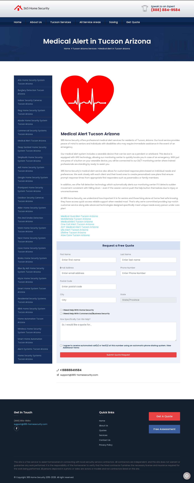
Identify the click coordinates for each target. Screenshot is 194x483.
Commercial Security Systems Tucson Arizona (32, 132)
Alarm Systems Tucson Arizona (33, 348)
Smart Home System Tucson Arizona (32, 290)
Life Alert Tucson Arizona (74, 229)
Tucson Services (60, 22)
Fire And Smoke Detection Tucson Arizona (30, 219)
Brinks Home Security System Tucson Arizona (32, 260)
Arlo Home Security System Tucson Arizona (31, 82)
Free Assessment (165, 429)
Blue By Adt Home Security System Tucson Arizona (31, 270)
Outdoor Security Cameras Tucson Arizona (31, 199)
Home (17, 22)
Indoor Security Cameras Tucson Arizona (30, 102)
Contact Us (104, 440)
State (123, 294)
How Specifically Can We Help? (75, 319)
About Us (36, 22)
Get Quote (133, 22)
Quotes (103, 430)
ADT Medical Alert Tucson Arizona (79, 227)
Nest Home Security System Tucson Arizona (32, 239)
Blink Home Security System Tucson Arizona (31, 310)
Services (103, 435)
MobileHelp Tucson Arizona (76, 219)
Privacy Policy (105, 444)
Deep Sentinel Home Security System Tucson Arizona (32, 149)
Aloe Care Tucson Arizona (75, 235)
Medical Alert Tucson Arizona (32, 140)
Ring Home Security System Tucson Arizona (31, 112)
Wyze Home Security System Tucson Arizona (32, 280)
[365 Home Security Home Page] (31, 7)
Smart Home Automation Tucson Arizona (30, 340)
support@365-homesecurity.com (79, 375)
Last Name (125, 254)
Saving (113, 22)
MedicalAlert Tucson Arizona (77, 221)
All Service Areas (90, 22)
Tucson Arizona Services (85, 48)
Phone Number (127, 267)
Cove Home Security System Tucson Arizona (32, 250)
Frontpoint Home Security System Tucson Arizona (30, 189)
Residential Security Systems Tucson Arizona (32, 300)
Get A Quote (164, 416)
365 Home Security (36, 477)
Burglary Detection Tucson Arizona (31, 92)
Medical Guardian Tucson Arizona (79, 216)
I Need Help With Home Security (78, 310)
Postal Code (66, 281)
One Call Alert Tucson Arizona (77, 224)
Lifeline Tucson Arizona (73, 232)
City (62, 294)
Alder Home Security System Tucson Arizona (32, 209)
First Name (65, 254)
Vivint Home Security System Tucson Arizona (32, 229)
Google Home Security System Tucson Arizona (33, 179)
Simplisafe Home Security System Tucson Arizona (30, 159)
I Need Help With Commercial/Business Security (86, 313)
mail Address (67, 267)
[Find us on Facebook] (16, 428)
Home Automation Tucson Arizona (30, 320)
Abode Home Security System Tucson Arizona (32, 122)
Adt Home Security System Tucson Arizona (31, 169)
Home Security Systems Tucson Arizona (29, 357)
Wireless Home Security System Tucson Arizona (29, 330)
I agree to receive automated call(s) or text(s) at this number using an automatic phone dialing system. (117, 346)
